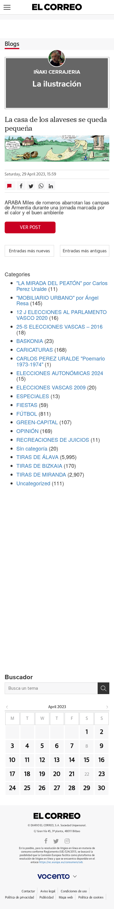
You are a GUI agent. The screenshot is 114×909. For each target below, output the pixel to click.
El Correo (57, 816)
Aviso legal (47, 891)
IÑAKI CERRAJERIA (57, 72)
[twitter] (56, 840)
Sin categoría (31, 448)
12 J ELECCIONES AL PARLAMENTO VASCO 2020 (61, 314)
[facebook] (46, 840)
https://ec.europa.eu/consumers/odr (60, 862)
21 (72, 774)
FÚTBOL (26, 413)
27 (57, 788)
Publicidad (46, 897)
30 (101, 788)
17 (12, 774)
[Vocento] (57, 876)
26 (42, 788)
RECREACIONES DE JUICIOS (52, 439)
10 (12, 760)
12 (42, 760)
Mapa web (66, 897)
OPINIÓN (27, 430)
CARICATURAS (34, 349)
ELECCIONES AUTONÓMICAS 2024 (59, 373)
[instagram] (67, 840)
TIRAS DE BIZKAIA (39, 465)
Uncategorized (33, 483)
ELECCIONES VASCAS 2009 (51, 387)
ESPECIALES (32, 396)
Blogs (12, 44)
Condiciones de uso (74, 891)
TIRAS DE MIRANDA (41, 474)
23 (102, 774)
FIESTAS (26, 404)
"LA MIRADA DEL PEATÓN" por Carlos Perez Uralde (62, 285)
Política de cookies (90, 897)
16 (102, 760)
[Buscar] (103, 688)
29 (86, 788)
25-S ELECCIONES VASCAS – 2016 (59, 326)
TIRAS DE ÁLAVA (37, 456)
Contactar (28, 891)
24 (12, 788)
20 (57, 774)
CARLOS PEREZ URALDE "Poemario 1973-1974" (60, 361)
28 (71, 788)
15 (86, 760)
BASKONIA (29, 340)
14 (72, 760)
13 (57, 760)
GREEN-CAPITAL (37, 422)
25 (27, 788)
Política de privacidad (19, 897)
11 (27, 760)
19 (42, 774)
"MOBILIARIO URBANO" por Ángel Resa (57, 300)
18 (27, 774)
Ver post (30, 227)
